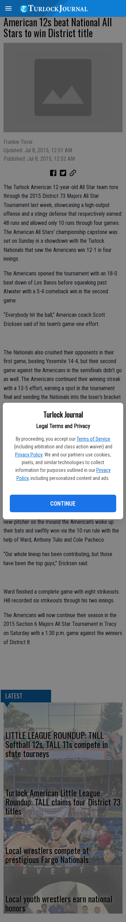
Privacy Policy (28, 454)
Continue (62, 503)
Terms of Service (93, 439)
